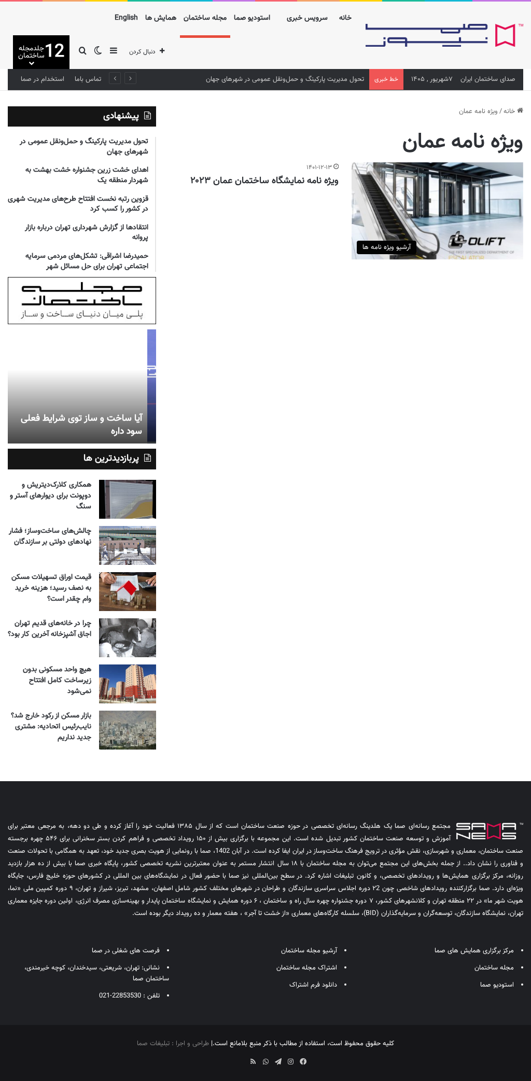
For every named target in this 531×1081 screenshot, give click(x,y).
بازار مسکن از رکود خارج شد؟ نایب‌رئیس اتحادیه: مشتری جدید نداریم (51, 726)
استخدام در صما (42, 79)
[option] (81, 386)
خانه (345, 18)
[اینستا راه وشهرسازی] (228, 1058)
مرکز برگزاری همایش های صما (474, 951)
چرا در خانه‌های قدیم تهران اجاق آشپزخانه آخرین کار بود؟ (49, 629)
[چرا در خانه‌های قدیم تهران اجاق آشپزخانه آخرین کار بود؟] (127, 637)
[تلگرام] (278, 1062)
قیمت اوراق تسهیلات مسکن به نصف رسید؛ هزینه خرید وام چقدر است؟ (51, 588)
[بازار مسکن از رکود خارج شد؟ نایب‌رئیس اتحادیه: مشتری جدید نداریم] (127, 730)
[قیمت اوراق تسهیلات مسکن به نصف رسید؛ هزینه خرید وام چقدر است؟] (127, 591)
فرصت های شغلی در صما (126, 951)
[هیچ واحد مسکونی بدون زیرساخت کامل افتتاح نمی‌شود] (127, 683)
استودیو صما (252, 18)
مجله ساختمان (205, 18)
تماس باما (88, 79)
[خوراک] (253, 1062)
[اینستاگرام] (290, 1062)
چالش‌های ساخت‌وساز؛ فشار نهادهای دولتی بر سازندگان (50, 536)
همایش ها (160, 18)
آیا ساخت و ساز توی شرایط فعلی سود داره (90, 425)
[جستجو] (82, 52)
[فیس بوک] (303, 1062)
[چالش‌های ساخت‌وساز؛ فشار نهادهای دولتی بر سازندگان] (127, 545)
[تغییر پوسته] (98, 52)
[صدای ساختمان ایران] (444, 35)
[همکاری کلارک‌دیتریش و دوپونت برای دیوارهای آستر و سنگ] (127, 499)
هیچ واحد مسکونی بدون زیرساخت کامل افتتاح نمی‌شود (57, 680)
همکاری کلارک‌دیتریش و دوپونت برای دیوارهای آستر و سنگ (50, 495)
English (126, 18)
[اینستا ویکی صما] (240, 1058)
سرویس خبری (307, 18)
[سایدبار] (113, 52)
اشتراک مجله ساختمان (306, 968)
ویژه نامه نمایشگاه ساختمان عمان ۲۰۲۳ (265, 181)
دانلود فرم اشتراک (313, 985)
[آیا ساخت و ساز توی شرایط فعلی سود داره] (81, 386)
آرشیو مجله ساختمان (309, 951)
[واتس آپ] (265, 1062)
